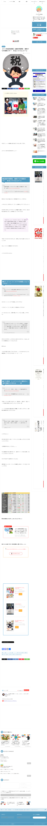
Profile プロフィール (34, 2)
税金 (7, 654)
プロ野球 (19, 652)
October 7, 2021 (16, 295)
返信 (29, 763)
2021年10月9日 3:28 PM (5, 767)
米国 (11, 654)
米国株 (14, 654)
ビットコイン (14, 652)
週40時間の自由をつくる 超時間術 (19, 621)
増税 (26, 652)
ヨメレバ (20, 589)
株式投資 (4, 654)
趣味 (26, 1)
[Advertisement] (16, 17)
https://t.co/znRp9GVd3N (14, 188)
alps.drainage (7, 766)
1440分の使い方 (18, 603)
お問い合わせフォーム (42, 2)
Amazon (20, 594)
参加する (44, 89)
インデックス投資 (8, 652)
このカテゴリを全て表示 (39, 88)
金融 (19, 1)
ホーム (5, 1)
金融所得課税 (19, 654)
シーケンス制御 (12, 1)
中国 (23, 652)
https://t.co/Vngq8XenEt (13, 390)
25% (3, 652)
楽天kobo (16, 593)
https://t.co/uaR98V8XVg (11, 291)
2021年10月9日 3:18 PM (5, 757)
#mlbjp (6, 390)
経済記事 (3, 46)
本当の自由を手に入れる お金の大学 (20, 588)
